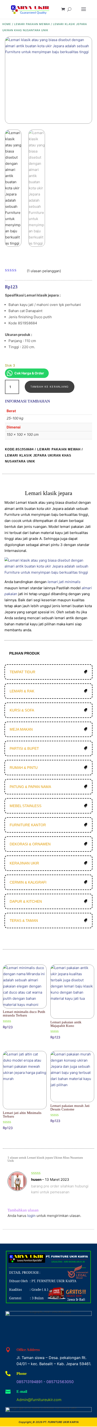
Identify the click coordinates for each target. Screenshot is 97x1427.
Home (6, 24)
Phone (21, 1374)
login (31, 1215)
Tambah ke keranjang (49, 386)
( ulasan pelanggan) (44, 270)
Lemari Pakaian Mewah (32, 24)
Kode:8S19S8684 (19, 449)
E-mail (21, 1391)
